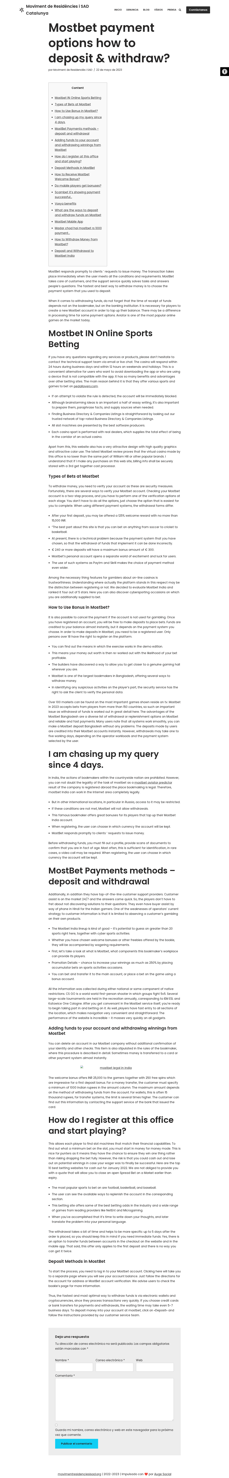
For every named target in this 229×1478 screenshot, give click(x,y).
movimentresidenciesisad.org (79, 1474)
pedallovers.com (86, 386)
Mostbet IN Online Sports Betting (78, 98)
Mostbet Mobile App (69, 222)
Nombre (62, 1360)
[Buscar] (180, 10)
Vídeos (158, 9)
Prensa (171, 9)
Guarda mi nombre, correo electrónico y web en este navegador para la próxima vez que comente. (114, 1432)
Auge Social (162, 1474)
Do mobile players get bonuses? (78, 186)
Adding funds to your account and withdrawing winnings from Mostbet (78, 145)
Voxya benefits (65, 204)
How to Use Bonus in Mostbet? (76, 111)
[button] (224, 71)
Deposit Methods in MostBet (75, 168)
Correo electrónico (110, 1360)
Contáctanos (198, 10)
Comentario (65, 1376)
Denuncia (132, 9)
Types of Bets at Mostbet (73, 104)
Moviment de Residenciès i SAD (72, 70)
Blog (146, 9)
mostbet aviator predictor (153, 783)
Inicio (118, 9)
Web (139, 1360)
